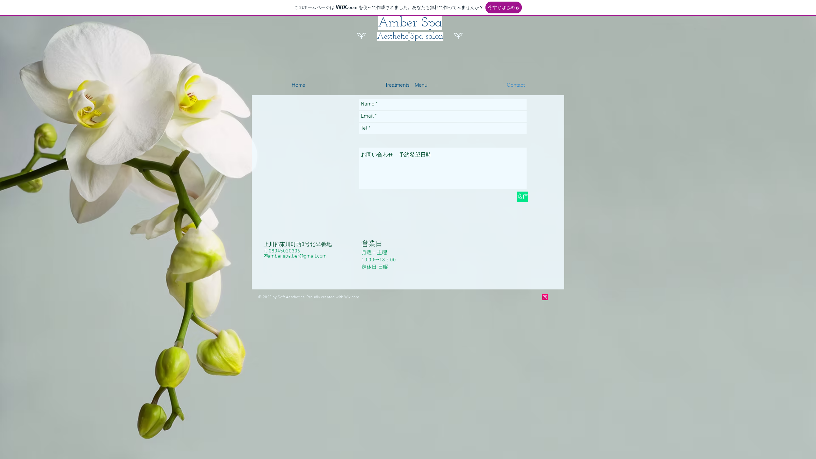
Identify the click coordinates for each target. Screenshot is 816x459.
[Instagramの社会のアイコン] (545, 297)
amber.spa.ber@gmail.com (297, 256)
